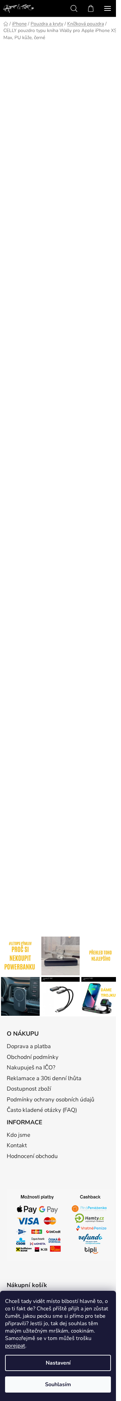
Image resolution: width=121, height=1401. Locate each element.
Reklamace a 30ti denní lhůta (44, 1078)
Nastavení (58, 1363)
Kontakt (17, 1145)
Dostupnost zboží (29, 1089)
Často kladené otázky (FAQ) (42, 1110)
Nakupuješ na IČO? (31, 1067)
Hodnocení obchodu (32, 1156)
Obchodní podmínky (32, 1057)
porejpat (15, 1345)
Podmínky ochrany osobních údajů (50, 1099)
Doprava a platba (29, 1046)
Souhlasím (58, 1384)
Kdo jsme (18, 1135)
